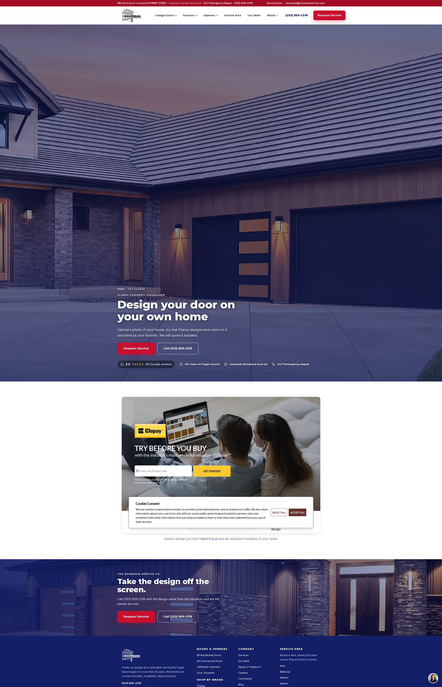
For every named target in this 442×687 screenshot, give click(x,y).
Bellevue (285, 671)
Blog (241, 684)
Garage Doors (164, 15)
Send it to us (209, 539)
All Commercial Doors (210, 661)
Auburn (284, 683)
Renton (284, 677)
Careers (243, 672)
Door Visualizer (206, 672)
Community (245, 678)
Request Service (329, 15)
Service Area (274, 3)
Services (188, 15)
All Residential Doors (209, 655)
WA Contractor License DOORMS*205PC (142, 3)
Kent (282, 665)
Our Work (254, 15)
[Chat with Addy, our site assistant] (433, 678)
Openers (209, 15)
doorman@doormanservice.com (305, 3)
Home (120, 289)
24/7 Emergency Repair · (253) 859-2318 (228, 3)
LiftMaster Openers (208, 667)
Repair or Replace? (249, 667)
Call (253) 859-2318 (178, 348)
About (271, 15)
